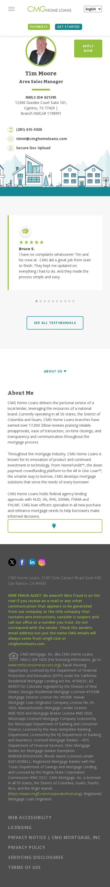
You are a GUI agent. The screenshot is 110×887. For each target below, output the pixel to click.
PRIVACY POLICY (26, 847)
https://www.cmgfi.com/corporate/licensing (45, 793)
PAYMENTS (39, 27)
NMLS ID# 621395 (41, 97)
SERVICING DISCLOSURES (36, 857)
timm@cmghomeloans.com (41, 138)
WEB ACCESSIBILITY (30, 817)
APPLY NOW (88, 48)
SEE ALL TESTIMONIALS (55, 323)
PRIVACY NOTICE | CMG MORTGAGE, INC (54, 837)
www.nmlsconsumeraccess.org (34, 664)
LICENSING (20, 827)
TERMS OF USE (24, 867)
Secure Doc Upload (33, 147)
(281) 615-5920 (29, 129)
